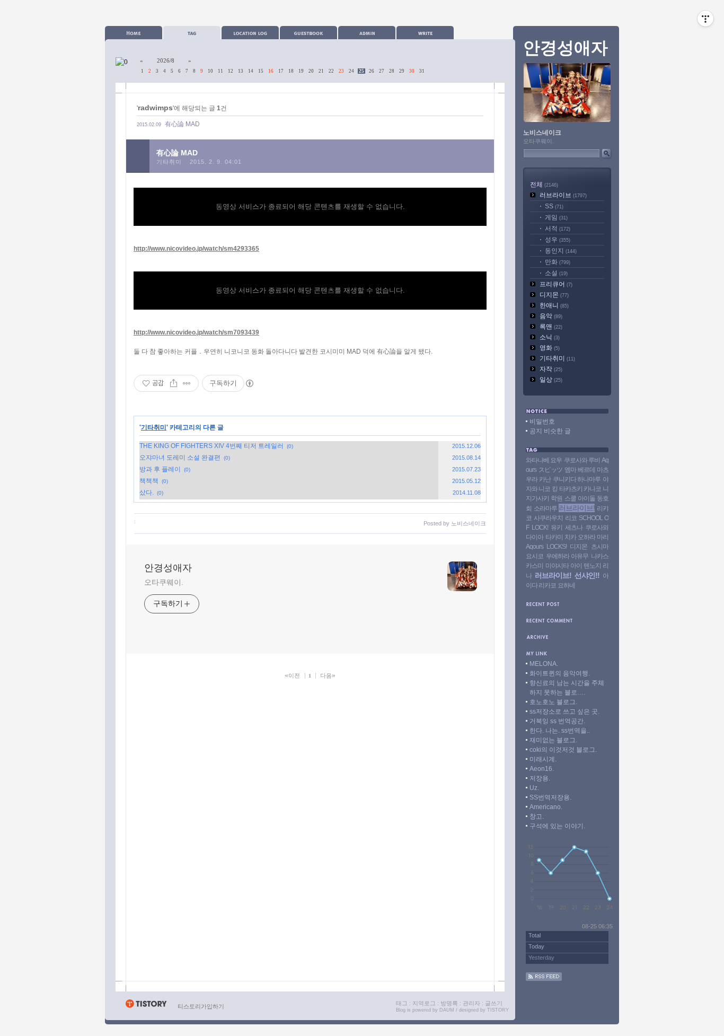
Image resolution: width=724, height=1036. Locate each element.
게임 (556, 217)
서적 (557, 228)
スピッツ (550, 469)
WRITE (425, 32)
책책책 (148, 481)
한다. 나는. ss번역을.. (559, 730)
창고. (536, 816)
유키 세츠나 (566, 527)
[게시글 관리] (186, 383)
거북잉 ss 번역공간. (557, 721)
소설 (556, 273)
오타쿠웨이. (163, 582)
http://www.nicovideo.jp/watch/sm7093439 (196, 332)
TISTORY (498, 1010)
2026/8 (165, 60)
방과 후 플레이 (160, 469)
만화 (557, 262)
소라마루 (545, 508)
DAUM (446, 1010)
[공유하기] (173, 383)
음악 (551, 316)
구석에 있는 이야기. (557, 826)
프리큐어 (556, 284)
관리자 (471, 1003)
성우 (557, 239)
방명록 (449, 1003)
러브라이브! (577, 508)
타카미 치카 (560, 537)
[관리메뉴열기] (705, 19)
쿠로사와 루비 (582, 460)
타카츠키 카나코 (580, 489)
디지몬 (554, 294)
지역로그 (424, 1003)
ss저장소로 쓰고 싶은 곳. (564, 711)
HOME (133, 32)
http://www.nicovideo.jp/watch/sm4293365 (196, 248)
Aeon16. (541, 768)
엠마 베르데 (579, 469)
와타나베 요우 (544, 460)
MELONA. (543, 664)
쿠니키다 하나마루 (577, 479)
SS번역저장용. (550, 797)
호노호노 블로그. (553, 702)
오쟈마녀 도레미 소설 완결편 (179, 457)
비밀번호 (542, 421)
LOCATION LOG (250, 32)
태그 (402, 1003)
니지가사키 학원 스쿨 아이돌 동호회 (567, 498)
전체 (544, 184)
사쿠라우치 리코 (555, 518)
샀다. (146, 492)
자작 (551, 369)
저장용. (539, 778)
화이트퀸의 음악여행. (559, 673)
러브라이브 (563, 195)
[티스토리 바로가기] (146, 1006)
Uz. (534, 788)
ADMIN (366, 32)
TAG (191, 32)
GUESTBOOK (308, 32)
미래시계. (543, 759)
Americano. (545, 807)
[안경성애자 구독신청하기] (544, 978)
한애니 (554, 305)
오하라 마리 (593, 537)
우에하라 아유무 (567, 556)
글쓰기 (493, 1003)
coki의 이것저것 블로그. (563, 749)
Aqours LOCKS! (546, 546)
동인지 (561, 250)
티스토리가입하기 (201, 1006)
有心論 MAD (182, 124)
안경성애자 (168, 568)
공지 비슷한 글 (550, 431)
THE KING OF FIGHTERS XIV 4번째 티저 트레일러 (211, 446)
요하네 (566, 585)
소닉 (550, 337)
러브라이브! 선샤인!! (567, 575)
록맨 (551, 326)
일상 (551, 379)
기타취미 (169, 162)
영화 (550, 348)
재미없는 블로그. (553, 740)
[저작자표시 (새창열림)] (249, 383)
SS (554, 206)
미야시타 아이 (563, 565)
